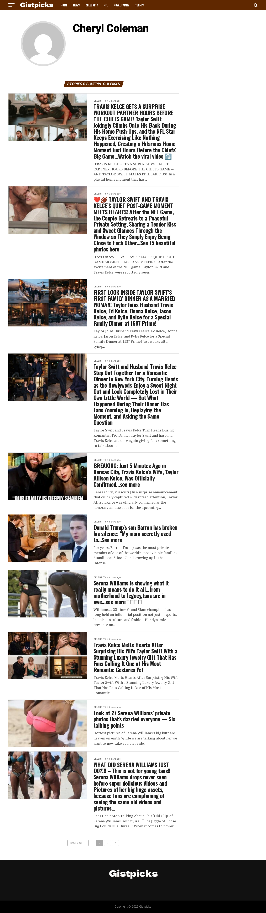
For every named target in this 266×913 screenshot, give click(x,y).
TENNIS (139, 5)
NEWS (76, 5)
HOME (64, 5)
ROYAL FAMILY (121, 5)
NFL (106, 5)
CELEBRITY (91, 5)
